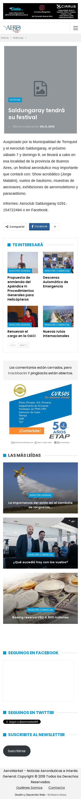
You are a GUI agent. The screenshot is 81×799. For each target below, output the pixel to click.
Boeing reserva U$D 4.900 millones (40, 617)
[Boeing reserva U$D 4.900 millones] (40, 598)
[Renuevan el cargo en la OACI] (22, 316)
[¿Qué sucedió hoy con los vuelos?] (40, 543)
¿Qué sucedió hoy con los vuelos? (40, 562)
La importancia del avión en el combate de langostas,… (40, 505)
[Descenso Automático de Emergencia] (58, 262)
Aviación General (20, 270)
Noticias (15, 99)
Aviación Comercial (57, 270)
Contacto (56, 787)
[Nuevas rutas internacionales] (58, 316)
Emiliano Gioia (57, 795)
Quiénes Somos (29, 787)
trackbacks (18, 373)
